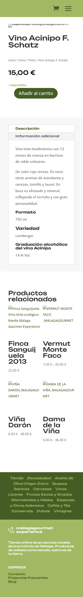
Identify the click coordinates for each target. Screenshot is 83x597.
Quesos (59, 484)
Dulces (43, 511)
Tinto (32, 60)
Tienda (16, 478)
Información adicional (37, 136)
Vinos (22, 60)
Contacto (17, 574)
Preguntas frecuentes (28, 577)
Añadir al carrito (36, 93)
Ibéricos (22, 489)
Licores (15, 494)
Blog (12, 581)
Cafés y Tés (58, 505)
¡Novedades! (39, 478)
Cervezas (42, 489)
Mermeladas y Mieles (32, 500)
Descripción (27, 128)
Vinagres (62, 511)
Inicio (12, 60)
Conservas (22, 511)
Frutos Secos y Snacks (49, 494)
